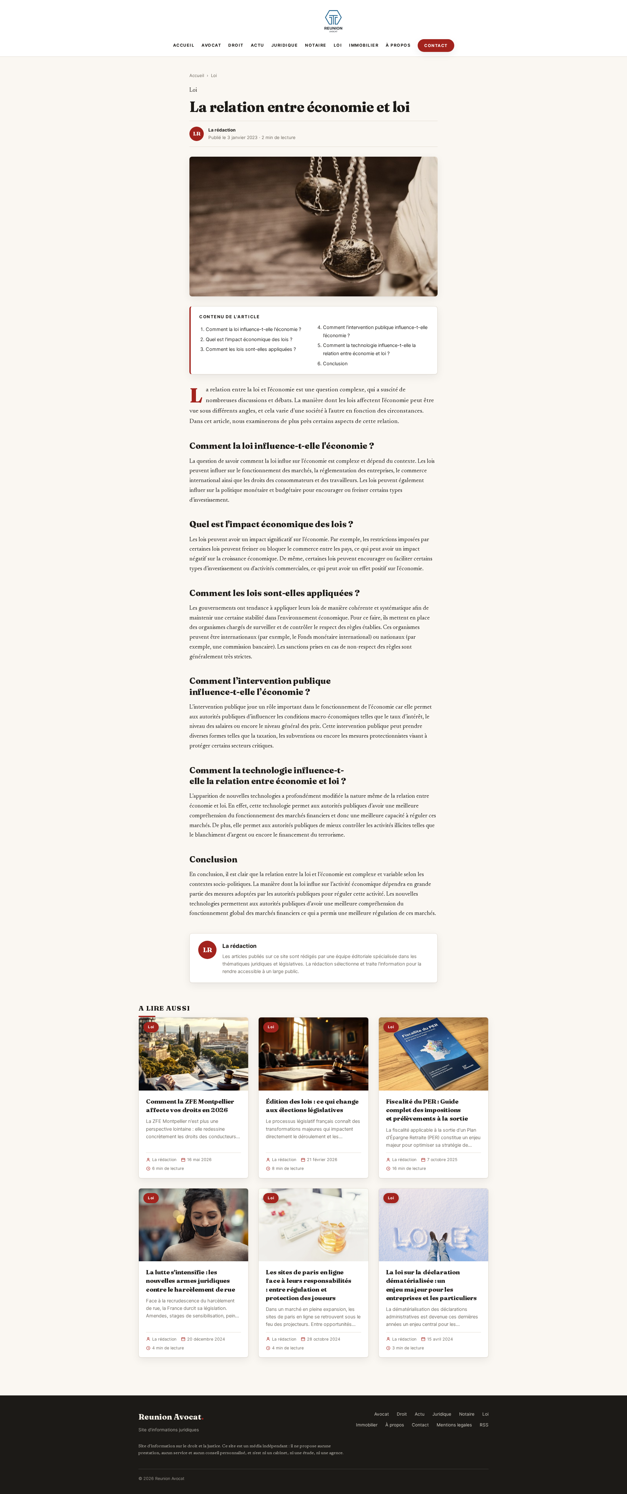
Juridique (284, 45)
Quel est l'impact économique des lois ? (249, 339)
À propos (398, 45)
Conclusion (335, 364)
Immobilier (363, 45)
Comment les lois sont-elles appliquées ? (251, 349)
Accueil (184, 45)
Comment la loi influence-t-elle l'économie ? (253, 329)
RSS (484, 1424)
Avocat (211, 45)
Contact (436, 45)
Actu (257, 45)
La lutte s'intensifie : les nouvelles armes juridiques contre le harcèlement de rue (190, 1280)
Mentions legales (454, 1424)
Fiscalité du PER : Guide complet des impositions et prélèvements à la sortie (427, 1109)
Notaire (316, 45)
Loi (338, 45)
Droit (236, 45)
